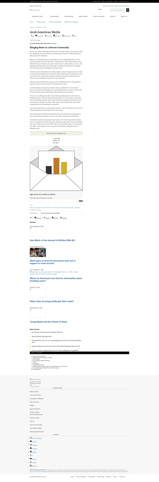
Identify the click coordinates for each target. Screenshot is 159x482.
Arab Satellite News (38, 365)
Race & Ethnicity (34, 402)
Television (36, 363)
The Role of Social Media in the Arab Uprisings (46, 368)
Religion (32, 405)
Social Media (77, 207)
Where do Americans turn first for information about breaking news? (56, 279)
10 (59, 140)
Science (32, 421)
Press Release (37, 369)
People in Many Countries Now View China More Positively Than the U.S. (56, 346)
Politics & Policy (34, 391)
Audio (34, 362)
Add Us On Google (35, 40)
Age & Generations (35, 409)
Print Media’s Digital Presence (41, 360)
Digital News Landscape (35, 207)
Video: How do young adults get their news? (52, 301)
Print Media (36, 359)
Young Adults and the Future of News (48, 321)
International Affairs (35, 395)
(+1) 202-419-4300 (34, 386)
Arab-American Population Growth (42, 357)
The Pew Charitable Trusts (114, 471)
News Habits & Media (36, 428)
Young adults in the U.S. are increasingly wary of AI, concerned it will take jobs (56, 341)
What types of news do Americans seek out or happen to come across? (53, 262)
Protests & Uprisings (68, 207)
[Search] (127, 10)
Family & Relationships (36, 414)
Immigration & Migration (36, 398)
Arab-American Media (39, 356)
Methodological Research (37, 431)
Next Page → (56, 143)
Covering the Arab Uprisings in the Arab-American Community (50, 366)
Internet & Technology (36, 425)
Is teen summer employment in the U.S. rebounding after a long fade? (55, 350)
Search (100, 9)
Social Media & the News (35, 210)
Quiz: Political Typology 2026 (41, 336)
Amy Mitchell (53, 43)
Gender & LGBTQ (34, 412)
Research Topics (37, 16)
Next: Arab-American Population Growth (56, 133)
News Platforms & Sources (57, 207)
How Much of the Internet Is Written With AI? (52, 240)
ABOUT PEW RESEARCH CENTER (37, 470)
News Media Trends (46, 207)
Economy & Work (34, 418)
